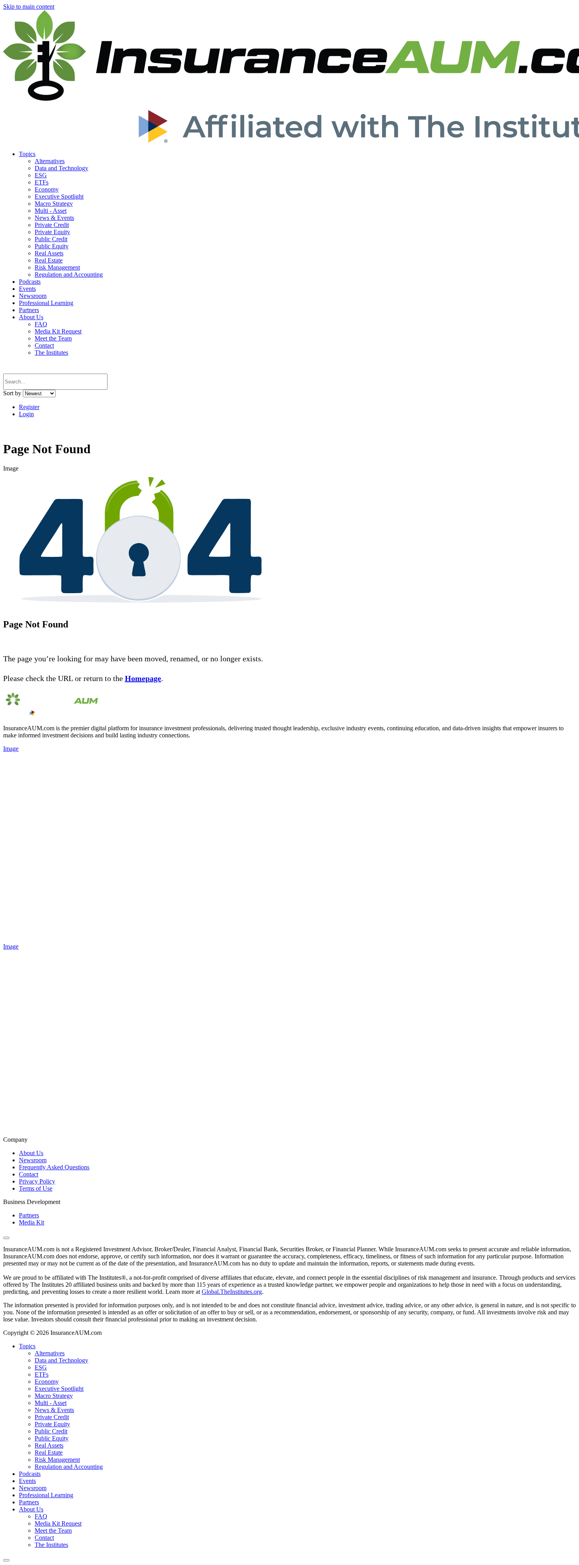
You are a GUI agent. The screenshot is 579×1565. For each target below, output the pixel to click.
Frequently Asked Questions (54, 1167)
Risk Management (57, 267)
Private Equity (52, 232)
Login (26, 414)
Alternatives (50, 161)
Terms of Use (35, 1188)
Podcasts (30, 281)
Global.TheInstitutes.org (232, 1291)
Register (29, 407)
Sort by (12, 393)
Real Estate (49, 260)
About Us (31, 317)
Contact (44, 345)
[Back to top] (6, 1238)
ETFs (41, 182)
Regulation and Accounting (69, 274)
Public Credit (51, 239)
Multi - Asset (51, 210)
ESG (41, 175)
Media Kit (31, 1222)
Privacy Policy (37, 1181)
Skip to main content (28, 6)
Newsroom (32, 295)
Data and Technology (61, 168)
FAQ (41, 324)
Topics (27, 154)
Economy (47, 189)
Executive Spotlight (59, 196)
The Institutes (51, 352)
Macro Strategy (54, 203)
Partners (29, 310)
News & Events (54, 217)
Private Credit (52, 224)
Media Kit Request (58, 331)
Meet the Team (53, 338)
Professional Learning (46, 303)
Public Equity (52, 246)
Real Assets (49, 253)
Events (27, 288)
